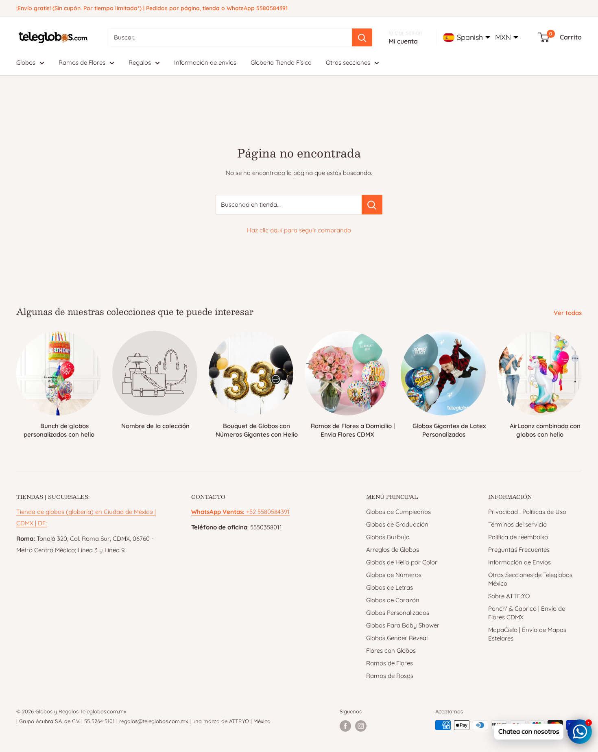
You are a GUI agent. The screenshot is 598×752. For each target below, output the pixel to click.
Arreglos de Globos (392, 549)
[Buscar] (362, 37)
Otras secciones (348, 62)
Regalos (140, 62)
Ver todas (568, 313)
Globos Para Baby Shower (402, 625)
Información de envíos (205, 62)
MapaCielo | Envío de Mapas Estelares (527, 634)
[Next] (581, 381)
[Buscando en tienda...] (372, 204)
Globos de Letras (389, 587)
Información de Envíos (519, 562)
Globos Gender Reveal (397, 638)
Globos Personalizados (397, 612)
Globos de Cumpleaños (398, 512)
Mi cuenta (403, 41)
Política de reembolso (518, 537)
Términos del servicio (517, 524)
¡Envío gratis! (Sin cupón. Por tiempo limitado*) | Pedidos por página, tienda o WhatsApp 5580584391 (152, 8)
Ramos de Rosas (389, 676)
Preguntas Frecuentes (519, 549)
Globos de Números (393, 575)
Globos (25, 62)
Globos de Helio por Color (401, 562)
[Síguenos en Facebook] (345, 726)
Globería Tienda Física (281, 62)
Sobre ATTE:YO (509, 596)
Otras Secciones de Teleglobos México (530, 579)
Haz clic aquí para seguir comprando (299, 230)
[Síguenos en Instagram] (361, 726)
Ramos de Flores (82, 62)
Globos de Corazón (392, 600)
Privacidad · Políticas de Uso (527, 512)
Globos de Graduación (397, 524)
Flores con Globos (391, 650)
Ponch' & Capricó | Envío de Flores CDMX (526, 613)
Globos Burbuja (388, 537)
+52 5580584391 (240, 512)
